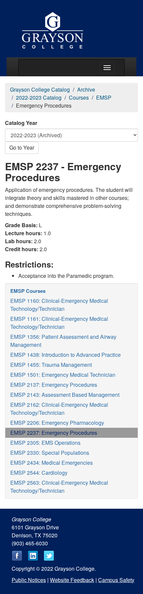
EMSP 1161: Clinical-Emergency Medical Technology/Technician (59, 322)
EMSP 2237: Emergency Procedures (53, 432)
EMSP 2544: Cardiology (39, 472)
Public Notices (29, 580)
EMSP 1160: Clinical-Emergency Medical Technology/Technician (59, 304)
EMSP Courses (28, 291)
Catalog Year (21, 123)
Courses (79, 97)
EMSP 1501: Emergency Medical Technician (62, 374)
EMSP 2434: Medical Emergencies (51, 462)
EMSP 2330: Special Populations (49, 452)
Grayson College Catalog (40, 89)
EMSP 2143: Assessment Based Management (64, 394)
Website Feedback (72, 580)
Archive (86, 89)
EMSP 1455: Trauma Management (51, 364)
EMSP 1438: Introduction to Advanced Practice (65, 354)
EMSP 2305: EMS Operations (45, 442)
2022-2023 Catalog (39, 97)
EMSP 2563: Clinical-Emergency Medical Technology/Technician (59, 486)
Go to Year (21, 147)
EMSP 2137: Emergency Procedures (53, 384)
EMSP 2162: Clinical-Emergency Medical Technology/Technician (59, 408)
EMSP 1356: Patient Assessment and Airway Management (63, 340)
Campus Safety (116, 580)
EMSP (103, 97)
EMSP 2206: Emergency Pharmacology (57, 422)
